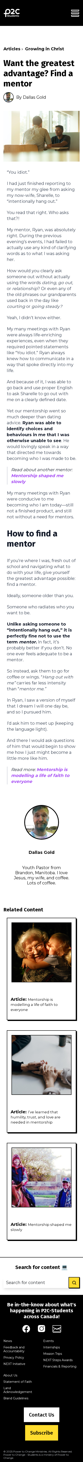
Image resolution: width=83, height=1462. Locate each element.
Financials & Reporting (59, 1366)
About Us (10, 1375)
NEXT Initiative (14, 1364)
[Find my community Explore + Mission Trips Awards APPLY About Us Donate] (75, 13)
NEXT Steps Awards (58, 1360)
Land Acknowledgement (17, 1390)
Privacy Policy (13, 1357)
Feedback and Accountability (13, 1349)
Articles (11, 48)
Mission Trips (52, 1354)
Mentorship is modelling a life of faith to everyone (40, 775)
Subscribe (41, 1433)
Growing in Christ (44, 48)
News (7, 1341)
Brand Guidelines (15, 1398)
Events (48, 1341)
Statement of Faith (17, 1382)
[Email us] (57, 1329)
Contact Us (41, 1415)
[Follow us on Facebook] (26, 1329)
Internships (51, 1347)
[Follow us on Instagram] (41, 1329)
